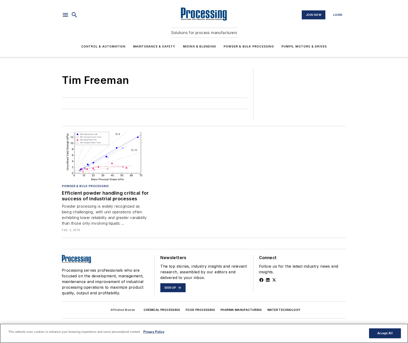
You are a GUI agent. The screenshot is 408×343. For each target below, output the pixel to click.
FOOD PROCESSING (200, 310)
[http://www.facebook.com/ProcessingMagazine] (261, 280)
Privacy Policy (153, 332)
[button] (65, 14)
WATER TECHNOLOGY (283, 310)
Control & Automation (103, 46)
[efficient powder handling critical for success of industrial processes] (105, 156)
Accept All (384, 333)
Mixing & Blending (199, 46)
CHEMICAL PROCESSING (162, 310)
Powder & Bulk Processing (249, 46)
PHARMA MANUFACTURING (241, 310)
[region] (204, 333)
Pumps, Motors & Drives (304, 46)
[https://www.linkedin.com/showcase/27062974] (267, 280)
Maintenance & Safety (154, 46)
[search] (74, 14)
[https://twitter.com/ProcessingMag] (274, 280)
